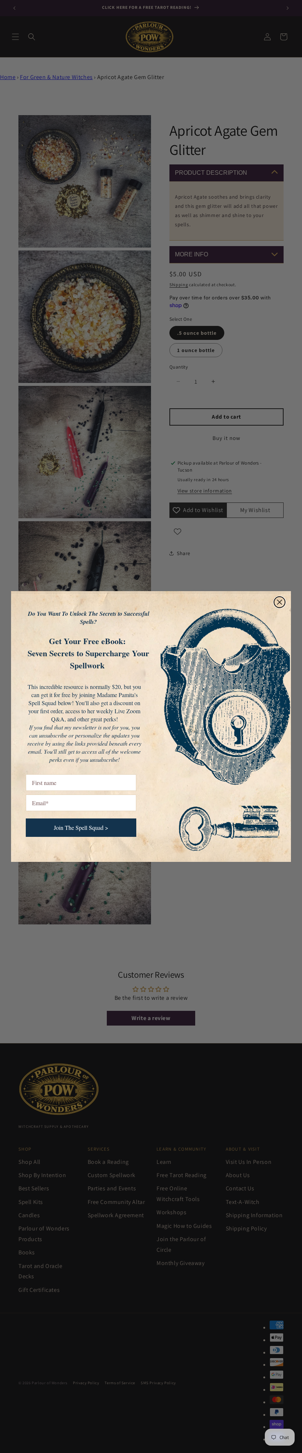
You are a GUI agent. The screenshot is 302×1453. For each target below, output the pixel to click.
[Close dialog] (279, 602)
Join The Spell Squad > (81, 827)
